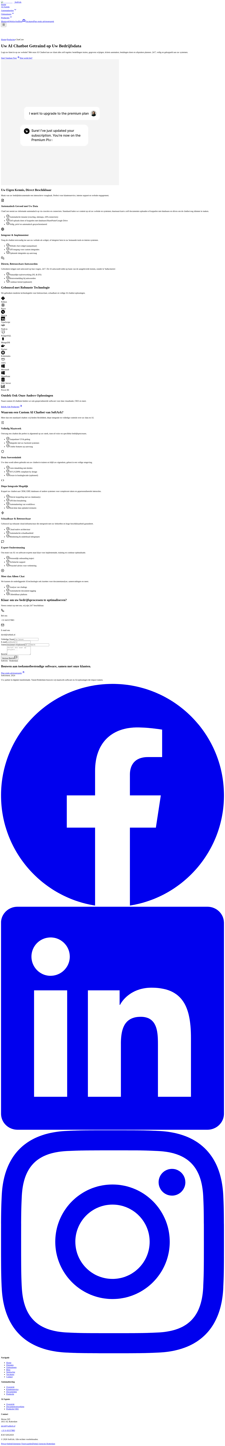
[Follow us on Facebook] (112, 905)
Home (3, 4)
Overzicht (10, 1387)
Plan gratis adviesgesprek (43, 21)
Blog (20, 21)
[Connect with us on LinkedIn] (112, 1129)
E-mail (4, 642)
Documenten (11, 1392)
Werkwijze (13, 21)
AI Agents (5, 7)
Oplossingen (6, 14)
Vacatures (29, 21)
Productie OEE (12, 1409)
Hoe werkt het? (26, 58)
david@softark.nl (8, 1426)
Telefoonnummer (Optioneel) (13, 645)
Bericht (4, 654)
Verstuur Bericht (8, 658)
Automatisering (7, 10)
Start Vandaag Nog (9, 58)
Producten (5, 18)
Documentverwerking (15, 1406)
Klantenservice (12, 1389)
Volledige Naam (7, 639)
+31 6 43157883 (8, 1430)
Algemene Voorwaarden (22, 1444)
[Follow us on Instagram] (112, 1352)
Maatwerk (5, 21)
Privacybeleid (6, 1444)
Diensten (10, 1365)
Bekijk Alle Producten (10, 407)
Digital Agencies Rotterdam (43, 1444)
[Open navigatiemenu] (3, 25)
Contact (9, 1377)
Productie (10, 1394)
